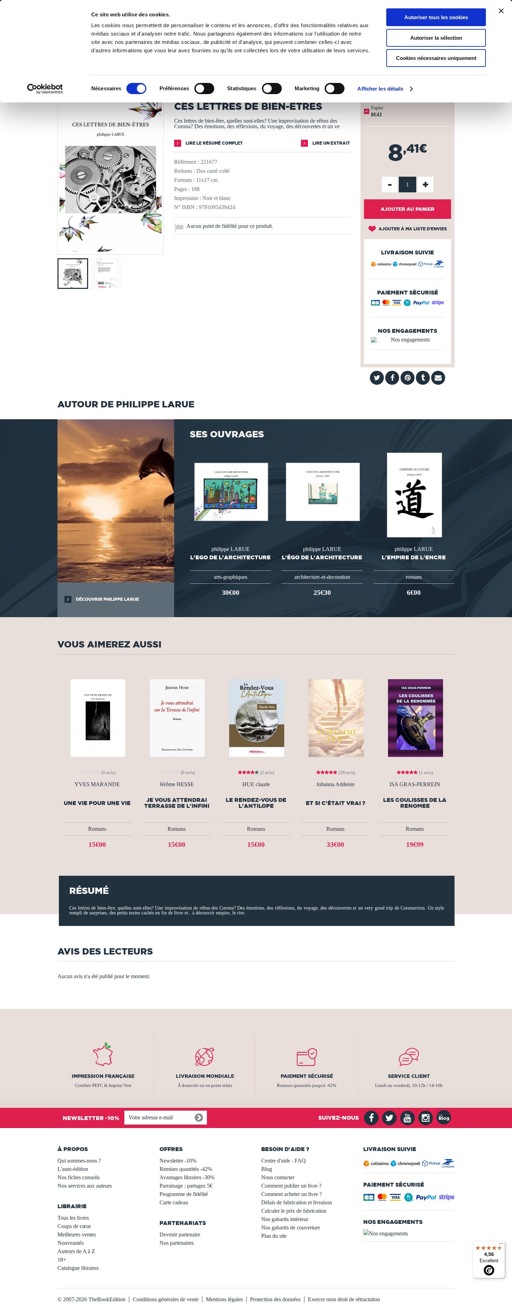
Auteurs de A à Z (76, 1251)
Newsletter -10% (178, 1161)
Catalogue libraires (78, 1268)
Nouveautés (70, 1243)
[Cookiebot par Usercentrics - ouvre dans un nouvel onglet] (45, 89)
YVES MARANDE (97, 784)
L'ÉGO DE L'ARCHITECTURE (322, 557)
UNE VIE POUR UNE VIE (97, 803)
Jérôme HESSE (177, 784)
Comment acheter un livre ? (291, 1194)
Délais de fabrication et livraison (296, 1202)
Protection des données (275, 1299)
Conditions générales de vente (166, 1299)
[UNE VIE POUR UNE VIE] (97, 717)
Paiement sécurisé (307, 1076)
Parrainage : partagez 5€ (186, 1186)
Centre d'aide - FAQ (283, 1161)
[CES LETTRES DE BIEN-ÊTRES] (111, 250)
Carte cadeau (174, 1202)
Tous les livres (73, 1218)
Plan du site (274, 1236)
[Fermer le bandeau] (501, 10)
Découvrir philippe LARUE (107, 599)
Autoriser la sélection (436, 38)
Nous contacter (277, 1177)
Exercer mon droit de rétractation (344, 1299)
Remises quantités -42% (186, 1169)
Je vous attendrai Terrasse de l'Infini (176, 803)
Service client (409, 1076)
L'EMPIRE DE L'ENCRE (414, 557)
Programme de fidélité (184, 1194)
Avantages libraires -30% (187, 1177)
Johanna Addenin (335, 784)
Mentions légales (224, 1299)
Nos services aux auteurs (84, 1186)
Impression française (103, 1076)
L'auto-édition (72, 1169)
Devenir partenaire (180, 1234)
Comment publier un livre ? (291, 1186)
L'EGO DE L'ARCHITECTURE (230, 557)
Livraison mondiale (205, 1076)
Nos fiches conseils (78, 1177)
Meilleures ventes (76, 1234)
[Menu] (501, 1245)
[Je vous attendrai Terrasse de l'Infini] (176, 717)
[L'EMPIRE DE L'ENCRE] (414, 494)
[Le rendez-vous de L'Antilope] (256, 717)
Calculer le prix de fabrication (293, 1211)
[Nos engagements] (407, 340)
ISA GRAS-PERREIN (414, 784)
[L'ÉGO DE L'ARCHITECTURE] (322, 491)
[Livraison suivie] (407, 265)
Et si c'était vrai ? (335, 803)
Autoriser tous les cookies (436, 17)
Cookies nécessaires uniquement (436, 58)
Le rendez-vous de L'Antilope (256, 803)
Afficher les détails (380, 89)
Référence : (186, 162)
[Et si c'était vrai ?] (335, 717)
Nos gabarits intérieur (284, 1219)
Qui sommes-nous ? (79, 1161)
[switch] (204, 88)
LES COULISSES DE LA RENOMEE (415, 803)
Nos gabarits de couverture (290, 1227)
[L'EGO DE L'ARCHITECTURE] (230, 491)
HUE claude (256, 784)
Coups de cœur (74, 1226)
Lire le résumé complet (214, 143)
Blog (266, 1169)
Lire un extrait (330, 143)
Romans (97, 829)
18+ (61, 1260)
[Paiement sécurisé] (407, 304)
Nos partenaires (177, 1243)
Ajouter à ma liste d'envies (412, 229)
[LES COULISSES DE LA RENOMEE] (414, 717)
